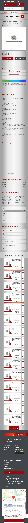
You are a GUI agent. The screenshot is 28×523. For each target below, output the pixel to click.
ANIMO (5, 213)
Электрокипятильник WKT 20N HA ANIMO (16, 383)
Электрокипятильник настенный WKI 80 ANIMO (16, 272)
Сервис (17, 447)
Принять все (14, 520)
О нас (6, 16)
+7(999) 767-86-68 (15, 71)
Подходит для (8, 64)
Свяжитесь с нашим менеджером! (14, 77)
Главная (5, 12)
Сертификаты (18, 460)
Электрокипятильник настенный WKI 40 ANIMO (16, 294)
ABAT (4, 215)
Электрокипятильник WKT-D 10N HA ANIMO (16, 350)
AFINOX (4, 220)
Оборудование (8, 445)
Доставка (17, 458)
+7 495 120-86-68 (9, 1)
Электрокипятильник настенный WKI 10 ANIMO (16, 317)
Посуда (6, 449)
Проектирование (8, 468)
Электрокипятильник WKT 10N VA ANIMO (16, 372)
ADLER (4, 218)
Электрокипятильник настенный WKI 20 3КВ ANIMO (16, 306)
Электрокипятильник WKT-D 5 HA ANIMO (16, 405)
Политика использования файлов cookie (13, 517)
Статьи (6, 466)
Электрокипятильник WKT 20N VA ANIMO (16, 361)
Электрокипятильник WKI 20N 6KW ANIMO (16, 260)
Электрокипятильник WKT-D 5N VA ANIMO (16, 417)
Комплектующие (19, 449)
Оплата (11, 16)
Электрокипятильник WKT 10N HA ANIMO (16, 394)
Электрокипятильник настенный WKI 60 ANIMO (16, 283)
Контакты (6, 462)
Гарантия (18, 16)
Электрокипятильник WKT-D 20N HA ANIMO (16, 328)
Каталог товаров (13, 12)
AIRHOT (5, 223)
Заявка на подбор (14, 473)
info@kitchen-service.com (14, 74)
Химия (16, 445)
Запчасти (6, 447)
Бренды (6, 464)
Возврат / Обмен (8, 460)
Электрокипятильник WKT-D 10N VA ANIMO (16, 339)
